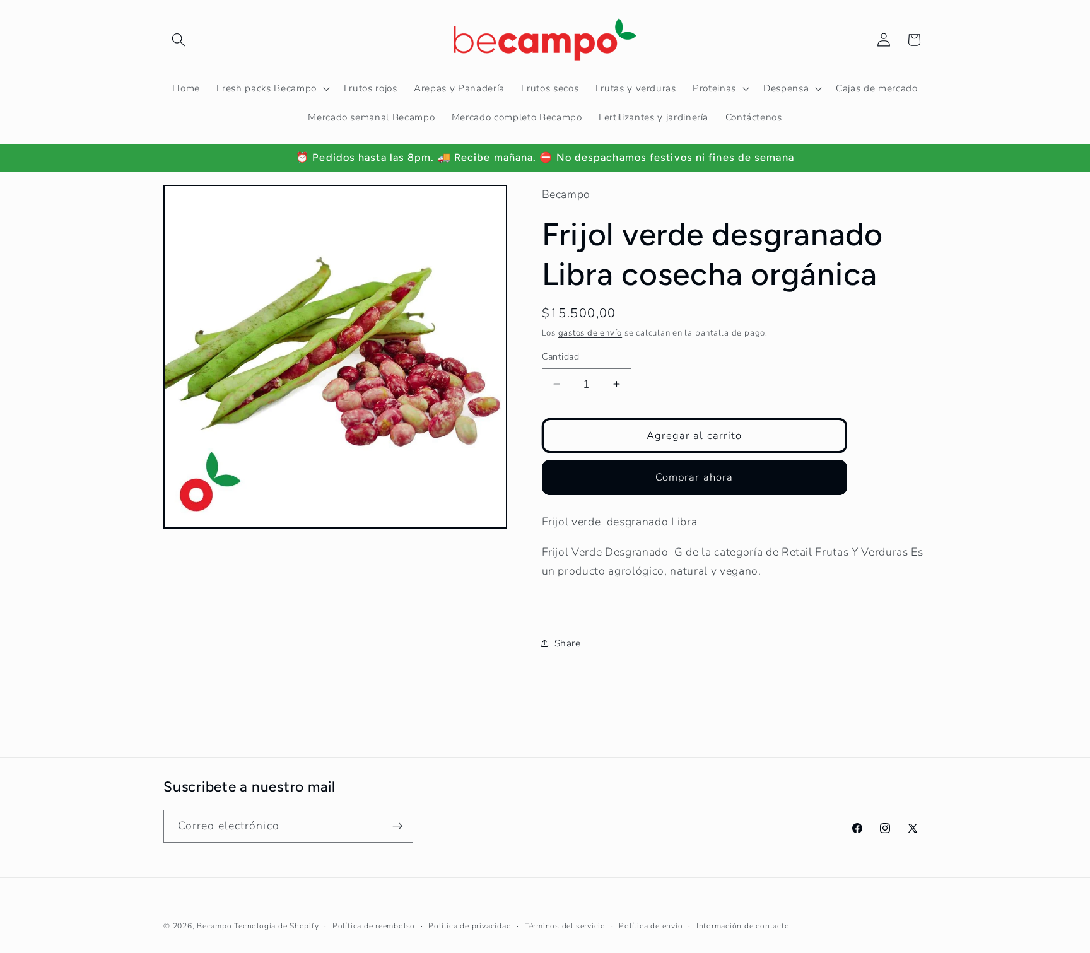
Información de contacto (743, 926)
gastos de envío (590, 333)
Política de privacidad (469, 926)
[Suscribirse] (397, 826)
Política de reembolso (373, 926)
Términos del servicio (565, 926)
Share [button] (567, 643)
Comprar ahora (694, 477)
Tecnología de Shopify (276, 926)
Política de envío (651, 926)
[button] (178, 40)
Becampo (214, 926)
